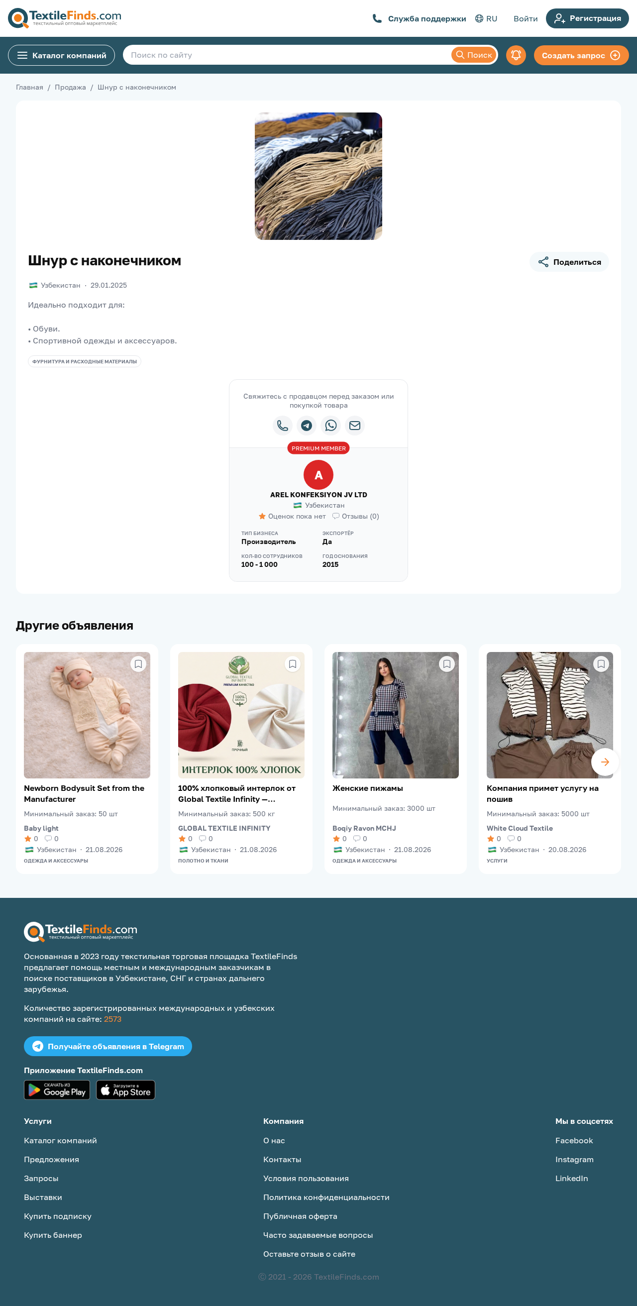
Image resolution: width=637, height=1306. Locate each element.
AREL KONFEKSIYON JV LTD (318, 494)
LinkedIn (571, 1178)
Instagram (574, 1159)
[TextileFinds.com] (64, 18)
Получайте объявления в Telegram (116, 1046)
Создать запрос (573, 55)
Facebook (574, 1140)
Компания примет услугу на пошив (543, 793)
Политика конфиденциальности (326, 1197)
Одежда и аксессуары (56, 861)
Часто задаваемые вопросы (318, 1235)
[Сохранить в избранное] (138, 664)
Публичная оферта (300, 1216)
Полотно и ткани (203, 861)
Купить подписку (58, 1216)
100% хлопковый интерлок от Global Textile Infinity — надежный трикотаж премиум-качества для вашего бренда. (239, 793)
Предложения (51, 1159)
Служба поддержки (427, 18)
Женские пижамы (367, 788)
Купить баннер (53, 1235)
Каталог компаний (69, 55)
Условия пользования (306, 1178)
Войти (526, 18)
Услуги (497, 861)
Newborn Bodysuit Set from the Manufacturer (84, 793)
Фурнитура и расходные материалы (84, 361)
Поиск (479, 55)
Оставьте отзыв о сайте (309, 1254)
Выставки (43, 1197)
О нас (274, 1140)
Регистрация (595, 18)
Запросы (41, 1178)
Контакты (282, 1159)
